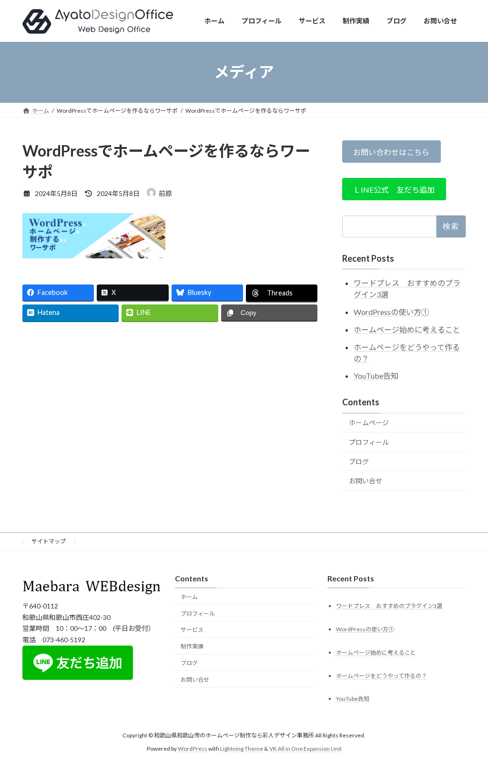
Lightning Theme (241, 748)
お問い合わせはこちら (391, 151)
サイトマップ (48, 541)
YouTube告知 (376, 375)
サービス (192, 629)
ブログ (359, 461)
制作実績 (192, 646)
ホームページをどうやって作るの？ (381, 675)
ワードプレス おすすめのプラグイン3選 (389, 605)
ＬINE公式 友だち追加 (394, 189)
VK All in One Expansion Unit (305, 748)
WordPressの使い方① (391, 311)
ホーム (189, 596)
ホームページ (369, 423)
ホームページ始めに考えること (407, 328)
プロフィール (369, 442)
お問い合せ (365, 481)
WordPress (192, 748)
